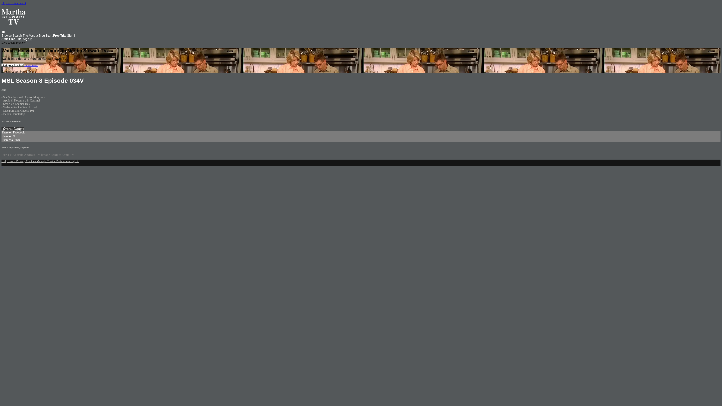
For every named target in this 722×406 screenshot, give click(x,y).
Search (17, 35)
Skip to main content (14, 3)
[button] (3, 32)
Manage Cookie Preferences (53, 161)
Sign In (27, 39)
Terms (12, 161)
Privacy (21, 161)
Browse (7, 35)
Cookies (31, 161)
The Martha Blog (34, 35)
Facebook (8, 128)
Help (5, 161)
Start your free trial (13, 65)
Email (20, 128)
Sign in (72, 35)
